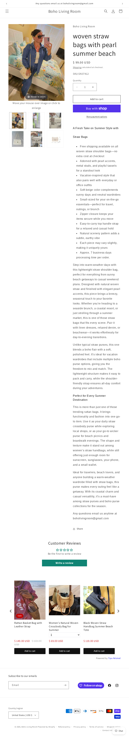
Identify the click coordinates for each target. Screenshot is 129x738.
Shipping (77, 67)
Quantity (77, 80)
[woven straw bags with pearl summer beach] (17, 120)
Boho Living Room (29, 727)
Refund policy (64, 727)
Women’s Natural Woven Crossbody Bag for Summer (63, 626)
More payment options (97, 116)
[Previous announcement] (6, 3)
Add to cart (30, 651)
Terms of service (96, 727)
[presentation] (10, 611)
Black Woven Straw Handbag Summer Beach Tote (98, 626)
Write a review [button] (64, 563)
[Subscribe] (65, 685)
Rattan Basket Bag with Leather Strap (28, 624)
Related (117, 658)
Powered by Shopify (46, 727)
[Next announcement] (122, 3)
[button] (7, 11)
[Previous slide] (11, 65)
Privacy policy (80, 727)
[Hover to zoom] (36, 62)
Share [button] (80, 528)
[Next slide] (61, 65)
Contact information (111, 730)
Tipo (110, 658)
